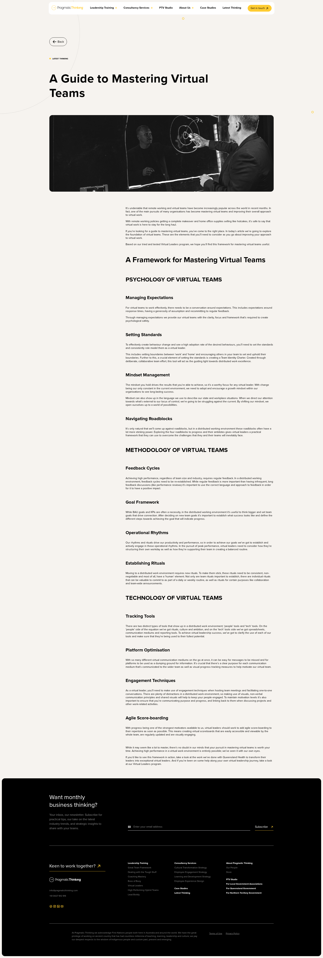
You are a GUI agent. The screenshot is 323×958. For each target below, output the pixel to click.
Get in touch (258, 8)
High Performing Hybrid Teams (143, 890)
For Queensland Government (241, 888)
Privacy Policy (232, 933)
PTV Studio (231, 879)
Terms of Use (215, 933)
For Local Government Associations (244, 884)
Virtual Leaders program (175, 244)
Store (229, 872)
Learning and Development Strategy (192, 876)
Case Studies (181, 888)
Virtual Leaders (135, 885)
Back (61, 41)
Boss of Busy (134, 881)
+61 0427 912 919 (57, 896)
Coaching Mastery (137, 876)
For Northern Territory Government (244, 893)
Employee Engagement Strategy (190, 872)
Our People (232, 867)
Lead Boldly (134, 894)
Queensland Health (234, 757)
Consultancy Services (185, 863)
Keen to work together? (73, 866)
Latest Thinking (182, 893)
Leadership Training (138, 863)
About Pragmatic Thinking (239, 863)
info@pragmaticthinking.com (63, 890)
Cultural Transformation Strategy (190, 867)
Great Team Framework (139, 867)
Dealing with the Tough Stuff (142, 872)
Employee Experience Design (189, 881)
